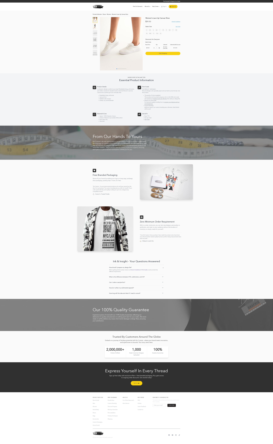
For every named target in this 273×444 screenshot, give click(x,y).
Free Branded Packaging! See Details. (171, 1)
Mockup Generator (113, 409)
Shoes (104, 14)
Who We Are (126, 403)
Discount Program (112, 406)
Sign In (164, 6)
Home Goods (96, 425)
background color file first (160, 98)
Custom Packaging (97, 422)
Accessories (96, 419)
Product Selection (97, 14)
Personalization (111, 412)
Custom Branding (112, 403)
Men (94, 403)
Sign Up (174, 6)
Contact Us (140, 409)
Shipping (110, 419)
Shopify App (111, 400)
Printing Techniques (113, 416)
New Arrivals (96, 400)
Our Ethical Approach (128, 400)
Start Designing (163, 53)
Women (109, 14)
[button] (95, 54)
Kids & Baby (96, 409)
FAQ (139, 400)
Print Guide (144, 270)
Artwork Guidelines (135, 270)
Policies (139, 403)
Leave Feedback (142, 406)
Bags (94, 416)
